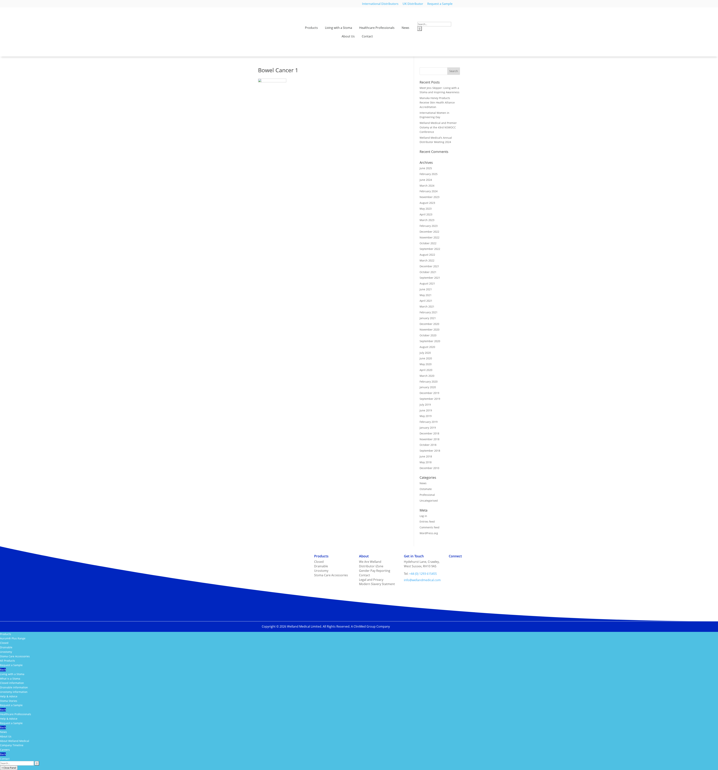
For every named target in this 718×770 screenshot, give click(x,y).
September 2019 (430, 399)
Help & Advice (8, 696)
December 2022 (429, 231)
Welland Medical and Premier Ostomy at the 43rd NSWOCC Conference (438, 127)
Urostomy (6, 652)
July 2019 (425, 404)
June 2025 (426, 168)
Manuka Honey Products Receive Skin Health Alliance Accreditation (437, 102)
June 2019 (426, 410)
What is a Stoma (10, 678)
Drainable (6, 647)
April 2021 (426, 300)
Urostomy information (13, 692)
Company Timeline (11, 745)
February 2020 (429, 381)
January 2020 (428, 387)
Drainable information (14, 687)
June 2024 (426, 180)
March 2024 (427, 185)
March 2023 (427, 220)
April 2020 (426, 370)
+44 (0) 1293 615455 (423, 574)
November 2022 (429, 237)
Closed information (12, 683)
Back (3, 669)
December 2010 (429, 468)
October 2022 (428, 243)
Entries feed (427, 521)
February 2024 (429, 191)
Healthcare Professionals (377, 28)
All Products (7, 660)
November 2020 (429, 329)
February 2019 (429, 422)
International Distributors (380, 4)
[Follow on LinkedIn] (467, 563)
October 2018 (428, 445)
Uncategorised (429, 500)
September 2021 (430, 277)
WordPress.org (429, 533)
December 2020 (429, 324)
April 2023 (426, 214)
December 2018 (429, 433)
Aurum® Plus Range (12, 638)
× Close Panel (8, 767)
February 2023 (429, 226)
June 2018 (426, 456)
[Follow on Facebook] (459, 563)
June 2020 (426, 358)
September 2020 (430, 341)
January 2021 (428, 318)
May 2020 (426, 364)
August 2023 (427, 203)
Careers (5, 749)
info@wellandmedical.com (422, 580)
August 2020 (427, 347)
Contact (367, 36)
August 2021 (427, 283)
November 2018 (429, 439)
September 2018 (430, 450)
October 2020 (428, 335)
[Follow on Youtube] (474, 563)
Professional (427, 495)
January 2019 (428, 427)
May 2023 (426, 208)
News (405, 28)
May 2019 (426, 416)
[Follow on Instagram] (452, 563)
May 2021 (426, 295)
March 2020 (427, 376)
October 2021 (428, 272)
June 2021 (426, 289)
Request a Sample (439, 4)
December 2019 (429, 393)
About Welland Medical (14, 741)
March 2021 (427, 306)
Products (311, 28)
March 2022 (427, 260)
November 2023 (429, 197)
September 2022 (430, 249)
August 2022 (427, 254)
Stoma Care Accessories (15, 656)
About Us (348, 36)
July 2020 (425, 352)
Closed (4, 643)
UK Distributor (413, 4)
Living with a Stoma (338, 28)
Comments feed (429, 527)
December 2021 (429, 266)
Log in (423, 516)
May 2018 (426, 462)
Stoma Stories (8, 701)
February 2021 (429, 312)
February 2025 (429, 174)
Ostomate (426, 489)
